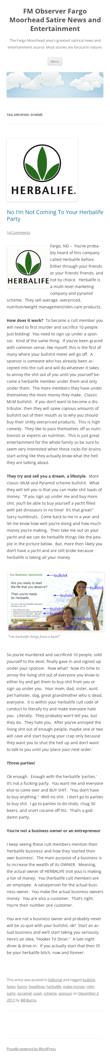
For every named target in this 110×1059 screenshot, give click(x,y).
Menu (55, 61)
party (11, 993)
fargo (11, 986)
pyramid (24, 993)
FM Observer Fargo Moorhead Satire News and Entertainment (55, 20)
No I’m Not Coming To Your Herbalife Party (55, 215)
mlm (90, 986)
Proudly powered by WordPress (31, 1048)
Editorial (55, 979)
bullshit (89, 979)
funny (22, 986)
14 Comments (18, 232)
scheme (50, 993)
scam (37, 993)
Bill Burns (28, 1000)
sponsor (65, 993)
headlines (37, 986)
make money (74, 986)
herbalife (54, 986)
